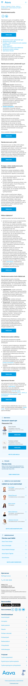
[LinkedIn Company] (20, 609)
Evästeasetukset (14, 683)
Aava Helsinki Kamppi (8, 549)
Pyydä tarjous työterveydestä (10, 661)
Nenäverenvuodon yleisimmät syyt (13, 40)
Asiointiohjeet (5, 617)
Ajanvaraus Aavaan (8, 51)
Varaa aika (9, 34)
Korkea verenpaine (8, 106)
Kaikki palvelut (5, 625)
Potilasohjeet (5, 637)
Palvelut (8, 6)
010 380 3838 (16, 391)
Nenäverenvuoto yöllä (9, 41)
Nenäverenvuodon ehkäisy (10, 49)
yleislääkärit (4, 396)
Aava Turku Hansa (7, 541)
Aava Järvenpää (6, 545)
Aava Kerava (5, 557)
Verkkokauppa (5, 649)
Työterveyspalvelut (7, 657)
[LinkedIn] (6, 16)
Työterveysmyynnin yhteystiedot (11, 665)
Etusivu (3, 6)
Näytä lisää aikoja (14, 454)
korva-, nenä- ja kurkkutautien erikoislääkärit (14, 393)
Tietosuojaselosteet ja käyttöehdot (14, 680)
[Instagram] (16, 609)
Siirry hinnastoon (14, 474)
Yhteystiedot (5, 645)
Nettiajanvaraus (6, 576)
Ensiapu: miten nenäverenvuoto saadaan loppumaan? (15, 43)
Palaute (3, 629)
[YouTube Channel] (23, 609)
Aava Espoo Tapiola (7, 553)
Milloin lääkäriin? (7, 46)
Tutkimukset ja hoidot (15, 7)
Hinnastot (4, 621)
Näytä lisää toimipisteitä (14, 562)
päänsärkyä (9, 261)
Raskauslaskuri (5, 641)
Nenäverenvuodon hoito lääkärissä (13, 47)
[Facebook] (3, 16)
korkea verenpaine (8, 362)
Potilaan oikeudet (6, 633)
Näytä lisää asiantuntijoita (14, 528)
